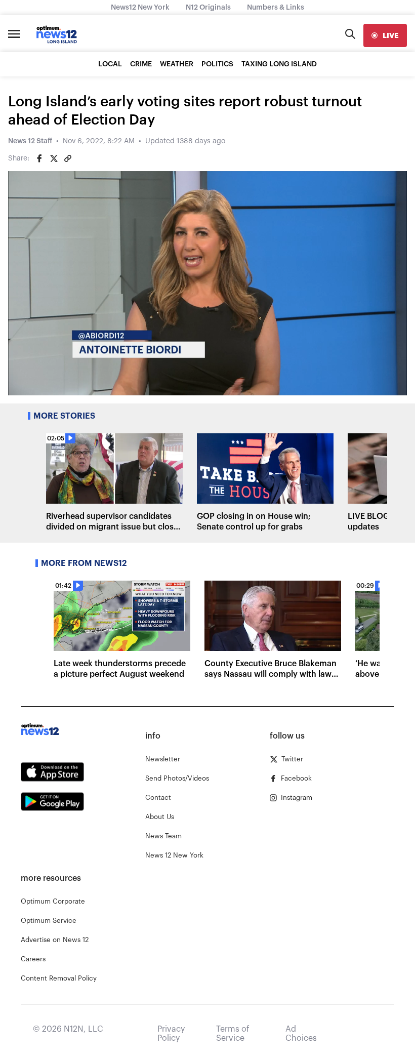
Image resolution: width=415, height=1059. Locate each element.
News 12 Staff (30, 141)
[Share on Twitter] (54, 158)
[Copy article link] (68, 158)
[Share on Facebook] (39, 158)
